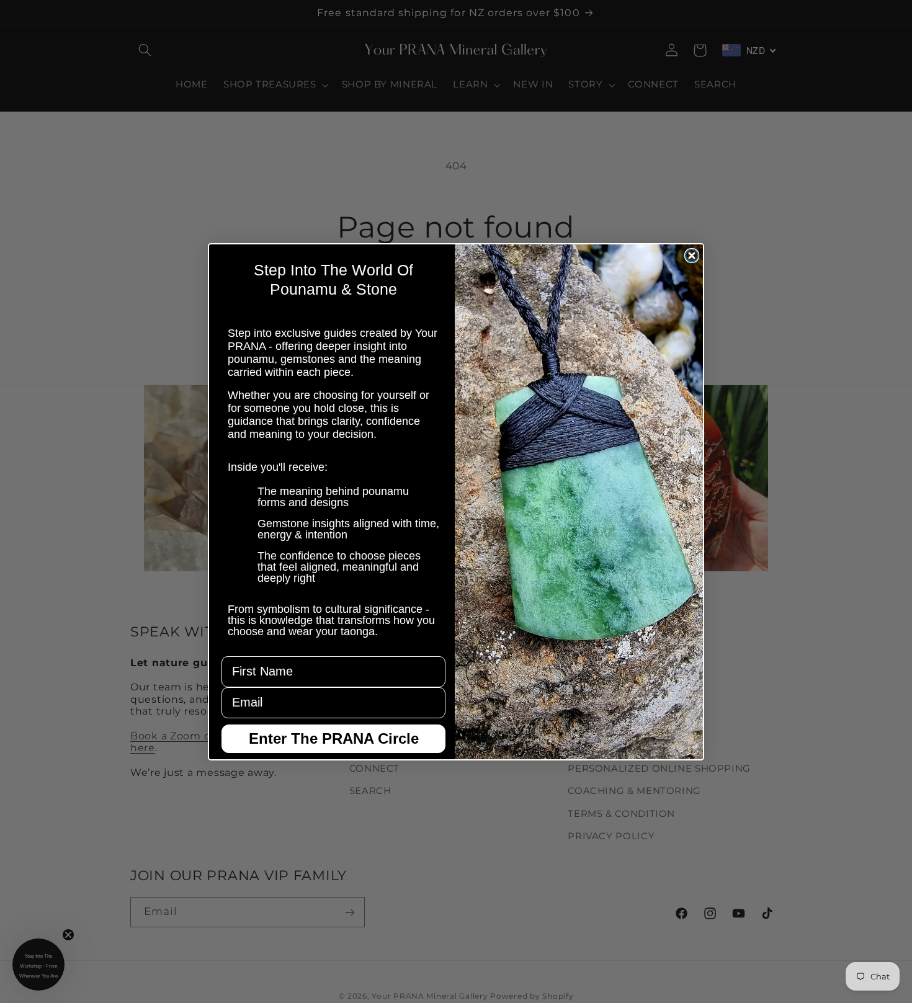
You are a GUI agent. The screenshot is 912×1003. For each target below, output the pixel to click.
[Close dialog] (692, 255)
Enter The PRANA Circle (334, 738)
